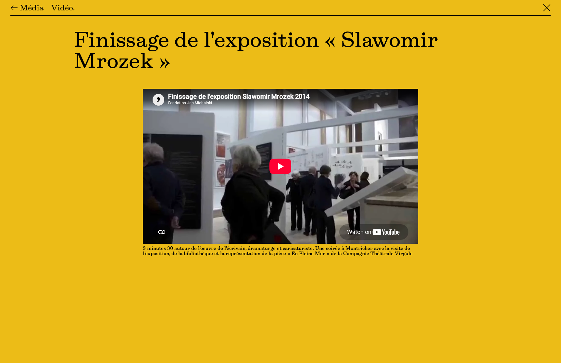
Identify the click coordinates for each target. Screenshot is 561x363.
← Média (27, 8)
